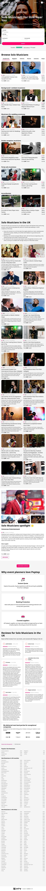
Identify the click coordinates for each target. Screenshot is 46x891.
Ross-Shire (26, 800)
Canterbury (26, 817)
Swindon (3, 831)
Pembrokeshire (27, 788)
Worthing (3, 852)
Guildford (3, 838)
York (25, 852)
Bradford (26, 839)
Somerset (26, 766)
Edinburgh (26, 867)
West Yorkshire (4, 805)
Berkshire (3, 763)
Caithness (26, 802)
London (2, 768)
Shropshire (3, 796)
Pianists (2, 752)
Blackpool (26, 853)
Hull (25, 856)
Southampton (4, 856)
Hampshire (3, 775)
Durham (25, 861)
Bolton (25, 844)
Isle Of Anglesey (27, 774)
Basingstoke (3, 836)
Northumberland (27, 782)
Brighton (3, 858)
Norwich (25, 855)
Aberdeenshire (27, 806)
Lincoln (25, 830)
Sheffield (26, 822)
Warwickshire (4, 780)
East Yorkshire (27, 771)
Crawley (3, 844)
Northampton (4, 839)
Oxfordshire (3, 760)
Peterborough (27, 821)
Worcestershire (4, 783)
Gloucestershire (4, 792)
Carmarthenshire (27, 779)
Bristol (2, 794)
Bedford (3, 824)
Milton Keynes (4, 819)
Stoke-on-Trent (27, 819)
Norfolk (25, 769)
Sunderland (26, 863)
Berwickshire (26, 799)
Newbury (3, 822)
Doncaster (26, 833)
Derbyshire (3, 791)
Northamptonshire (5, 771)
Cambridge (3, 847)
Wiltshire (3, 789)
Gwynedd (26, 772)
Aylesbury (3, 811)
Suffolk (2, 779)
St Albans (3, 825)
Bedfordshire (4, 766)
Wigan (25, 842)
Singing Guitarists (5, 750)
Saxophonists (4, 754)
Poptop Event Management (6, 744)
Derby (2, 870)
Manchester (3, 802)
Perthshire (26, 797)
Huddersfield (26, 835)
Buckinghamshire (4, 761)
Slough (2, 817)
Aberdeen (26, 870)
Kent (2, 777)
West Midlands (4, 785)
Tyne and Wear (27, 780)
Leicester (26, 814)
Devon (25, 775)
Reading (3, 821)
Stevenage (3, 830)
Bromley (3, 841)
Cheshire (3, 803)
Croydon (3, 833)
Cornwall (26, 803)
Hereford (26, 825)
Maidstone (3, 850)
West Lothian (26, 791)
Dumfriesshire (27, 786)
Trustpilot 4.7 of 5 (27, 888)
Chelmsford (3, 845)
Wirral (25, 849)
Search (36, 2)
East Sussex (3, 782)
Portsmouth (3, 855)
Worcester (3, 866)
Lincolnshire (3, 800)
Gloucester (26, 816)
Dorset (25, 763)
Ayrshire (25, 792)
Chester (25, 836)
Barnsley (26, 831)
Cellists (25, 754)
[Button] (11, 67)
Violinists (3, 755)
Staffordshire (4, 786)
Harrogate (26, 847)
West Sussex (3, 772)
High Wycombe (4, 813)
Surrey (2, 765)
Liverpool (3, 806)
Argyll (25, 805)
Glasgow (25, 869)
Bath (25, 827)
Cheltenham (3, 864)
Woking (2, 835)
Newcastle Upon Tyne (28, 864)
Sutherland (26, 794)
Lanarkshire (26, 789)
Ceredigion (26, 783)
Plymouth (26, 866)
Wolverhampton (27, 811)
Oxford (2, 814)
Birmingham (3, 863)
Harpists (25, 752)
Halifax (25, 838)
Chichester (3, 849)
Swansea (26, 858)
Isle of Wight (3, 799)
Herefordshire (4, 797)
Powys (25, 765)
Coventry (3, 861)
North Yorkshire (27, 760)
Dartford (3, 842)
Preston (25, 850)
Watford (3, 816)
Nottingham (3, 788)
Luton (2, 827)
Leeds (25, 841)
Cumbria (26, 777)
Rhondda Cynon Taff (28, 768)
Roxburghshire (27, 785)
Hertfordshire (4, 769)
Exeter (25, 859)
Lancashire (26, 761)
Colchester (3, 859)
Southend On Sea (4, 853)
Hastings (3, 869)
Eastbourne (3, 867)
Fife (25, 796)
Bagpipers (26, 750)
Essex (2, 774)
